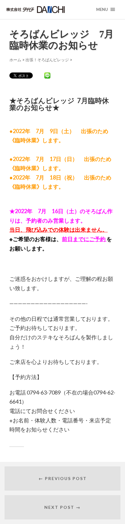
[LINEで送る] (47, 75)
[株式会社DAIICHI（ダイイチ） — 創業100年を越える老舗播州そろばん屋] (46, 9)
